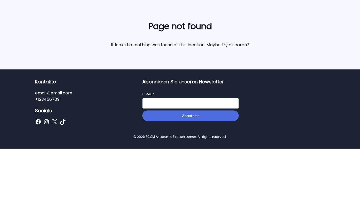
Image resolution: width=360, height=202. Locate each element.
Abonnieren (190, 116)
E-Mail (148, 94)
